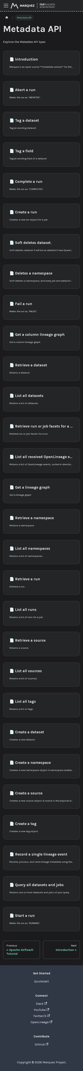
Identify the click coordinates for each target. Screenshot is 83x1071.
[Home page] (6, 18)
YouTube (40, 1010)
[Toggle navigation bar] (6, 5)
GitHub (40, 1044)
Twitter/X (39, 1016)
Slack (39, 1003)
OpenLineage (40, 1022)
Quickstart (41, 981)
